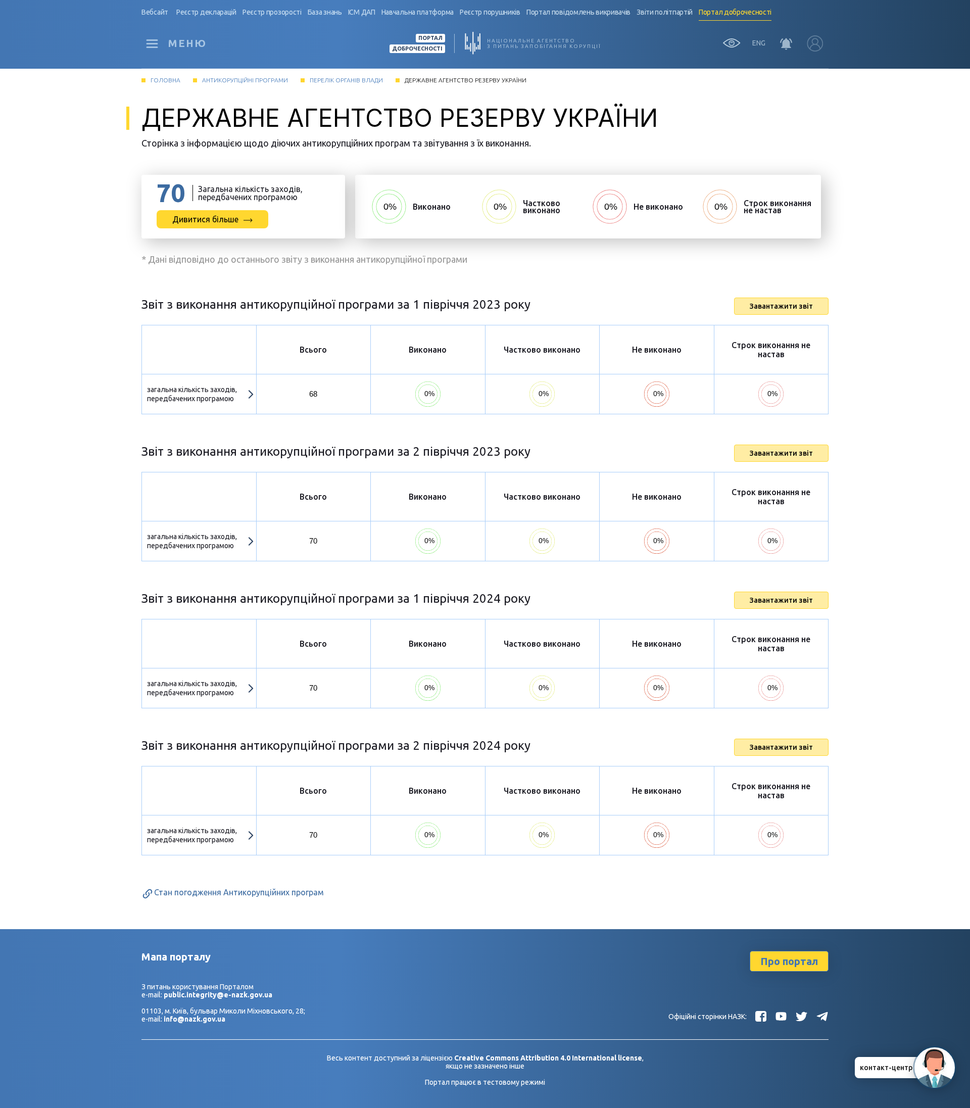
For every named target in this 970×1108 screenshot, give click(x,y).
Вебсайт (154, 12)
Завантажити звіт (781, 306)
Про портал (789, 961)
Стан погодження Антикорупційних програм (239, 892)
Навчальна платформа (417, 12)
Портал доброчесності (735, 12)
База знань (325, 12)
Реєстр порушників (490, 12)
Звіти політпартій (665, 12)
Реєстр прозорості (272, 12)
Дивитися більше (205, 219)
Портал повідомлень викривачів (578, 12)
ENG (758, 43)
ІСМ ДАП (361, 12)
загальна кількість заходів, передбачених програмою (192, 394)
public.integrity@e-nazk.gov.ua (218, 995)
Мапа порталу (176, 956)
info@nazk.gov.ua (194, 1019)
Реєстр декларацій (206, 12)
